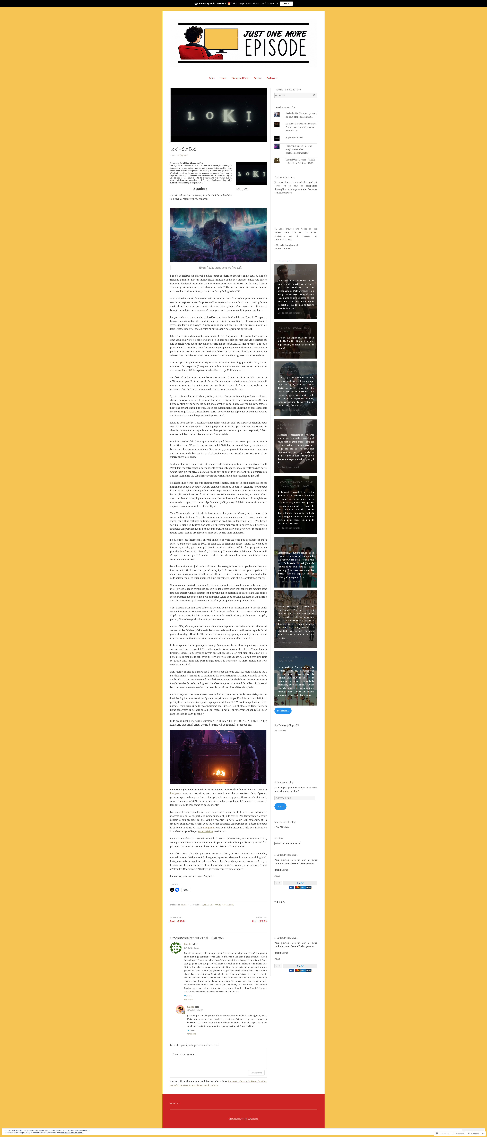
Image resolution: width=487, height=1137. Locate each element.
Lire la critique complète (289, 313)
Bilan (206, 905)
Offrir (286, 4)
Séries (212, 78)
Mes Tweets (280, 730)
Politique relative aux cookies (72, 1133)
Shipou (190, 1007)
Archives (271, 78)
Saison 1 (230, 905)
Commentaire (256, 1073)
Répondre (188, 999)
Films (223, 78)
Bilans (184, 905)
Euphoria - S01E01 (294, 137)
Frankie (188, 944)
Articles (257, 78)
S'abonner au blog (283, 782)
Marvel (217, 905)
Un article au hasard (287, 245)
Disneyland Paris (240, 78)
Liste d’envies (283, 248)
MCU (224, 905)
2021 (201, 905)
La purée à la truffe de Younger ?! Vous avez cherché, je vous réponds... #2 (301, 127)
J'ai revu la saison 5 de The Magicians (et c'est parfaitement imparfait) (299, 149)
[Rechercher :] (295, 95)
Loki (211, 905)
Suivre (280, 806)
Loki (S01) (242, 189)
